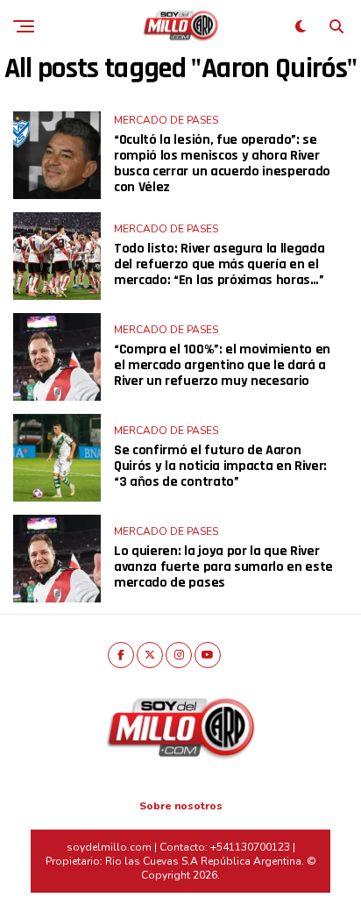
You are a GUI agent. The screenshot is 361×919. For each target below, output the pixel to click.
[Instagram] (179, 655)
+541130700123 (250, 847)
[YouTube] (208, 655)
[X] (150, 655)
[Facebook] (121, 655)
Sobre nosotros (181, 806)
